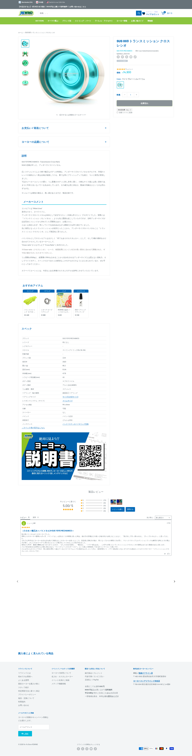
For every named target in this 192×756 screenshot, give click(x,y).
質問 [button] (34, 517)
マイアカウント (152, 14)
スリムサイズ (68, 401)
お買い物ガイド (137, 21)
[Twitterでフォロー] (82, 661)
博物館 (150, 21)
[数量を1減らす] (124, 94)
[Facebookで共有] (118, 56)
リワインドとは (24, 586)
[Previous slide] (17, 538)
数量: (119, 95)
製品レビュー (95, 491)
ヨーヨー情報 (122, 21)
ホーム (20, 32)
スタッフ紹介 (23, 600)
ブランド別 (66, 21)
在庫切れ (144, 103)
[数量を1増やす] (136, 94)
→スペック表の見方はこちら (33, 428)
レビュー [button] (23, 517)
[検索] (139, 13)
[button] (93, 500)
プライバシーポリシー (27, 607)
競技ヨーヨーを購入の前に (29, 596)
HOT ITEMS (39, 21)
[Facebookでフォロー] (78, 661)
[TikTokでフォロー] (95, 661)
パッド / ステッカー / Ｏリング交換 (76, 424)
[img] (26, 527)
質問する (130, 509)
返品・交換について (26, 611)
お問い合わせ (23, 618)
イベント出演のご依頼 (60, 593)
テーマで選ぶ (53, 21)
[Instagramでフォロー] (86, 661)
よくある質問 (23, 593)
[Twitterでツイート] (126, 56)
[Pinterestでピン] (122, 56)
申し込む (25, 646)
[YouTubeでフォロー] (91, 661)
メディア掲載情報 (59, 596)
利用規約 (21, 614)
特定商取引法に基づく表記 (29, 604)
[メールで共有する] (130, 56)
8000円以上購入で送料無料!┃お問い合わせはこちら (66, 7)
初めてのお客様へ (25, 589)
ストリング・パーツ (83, 21)
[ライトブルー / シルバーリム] (120, 84)
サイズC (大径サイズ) (70, 397)
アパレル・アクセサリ (104, 21)
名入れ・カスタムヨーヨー (62, 589)
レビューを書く (117, 509)
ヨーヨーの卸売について (61, 586)
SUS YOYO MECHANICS (124, 51)
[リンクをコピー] (135, 56)
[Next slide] (174, 538)
